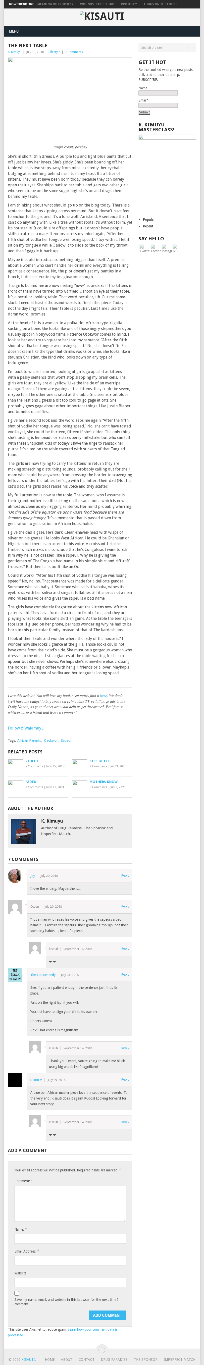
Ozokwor (51, 740)
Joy (32, 876)
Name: (20, 1229)
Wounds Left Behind (97, 4)
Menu (14, 31)
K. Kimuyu (14, 52)
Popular (149, 219)
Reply (125, 875)
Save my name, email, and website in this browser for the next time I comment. (66, 1302)
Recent (148, 226)
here (103, 695)
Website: (20, 1273)
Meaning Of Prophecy (55, 4)
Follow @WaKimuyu (26, 728)
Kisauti (28, 1360)
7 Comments (74, 52)
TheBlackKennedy (42, 975)
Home (50, 1360)
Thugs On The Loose (160, 4)
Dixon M (36, 1080)
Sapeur (66, 740)
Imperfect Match (180, 1360)
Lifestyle (54, 52)
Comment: (23, 1180)
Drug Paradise (114, 1360)
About (66, 1360)
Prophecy (129, 4)
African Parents (29, 740)
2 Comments (98, 766)
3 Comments (34, 787)
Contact (87, 1360)
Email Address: (26, 1251)
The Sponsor (145, 1360)
